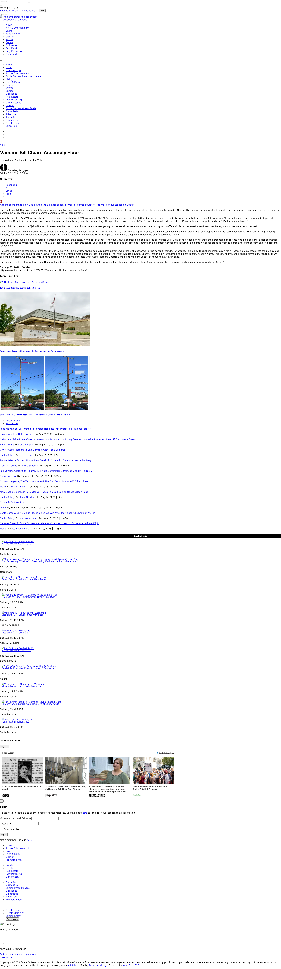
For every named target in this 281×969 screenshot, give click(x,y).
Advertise (11, 114)
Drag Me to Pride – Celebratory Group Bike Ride (28, 596)
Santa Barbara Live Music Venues (24, 76)
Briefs (3, 145)
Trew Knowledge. (99, 965)
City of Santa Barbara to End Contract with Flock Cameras (32, 449)
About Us (11, 117)
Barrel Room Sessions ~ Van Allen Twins (24, 579)
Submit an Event (9, 10)
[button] (22, 777)
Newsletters (28, 10)
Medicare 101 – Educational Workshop (23, 614)
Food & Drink (13, 33)
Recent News (13, 420)
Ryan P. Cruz (26, 455)
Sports (9, 42)
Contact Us (12, 120)
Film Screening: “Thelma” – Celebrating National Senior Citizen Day (39, 561)
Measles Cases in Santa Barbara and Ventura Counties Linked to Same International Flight (49, 523)
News (9, 24)
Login (42, 11)
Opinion (10, 36)
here (84, 812)
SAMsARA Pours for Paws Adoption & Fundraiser (28, 668)
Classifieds (12, 54)
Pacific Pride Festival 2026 (16, 543)
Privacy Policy (8, 957)
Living (9, 30)
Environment (7, 434)
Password (5, 823)
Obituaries (11, 45)
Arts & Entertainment (17, 27)
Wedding (11, 105)
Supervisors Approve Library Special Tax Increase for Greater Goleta (32, 351)
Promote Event (14, 859)
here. (29, 839)
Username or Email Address (15, 818)
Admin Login (12, 919)
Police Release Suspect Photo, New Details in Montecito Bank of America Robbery (46, 460)
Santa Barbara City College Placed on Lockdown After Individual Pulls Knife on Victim (47, 512)
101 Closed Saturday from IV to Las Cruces (20, 288)
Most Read (12, 423)
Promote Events (15, 899)
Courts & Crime (9, 465)
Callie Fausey (25, 434)
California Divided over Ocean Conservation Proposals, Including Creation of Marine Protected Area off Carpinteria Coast (67, 439)
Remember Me (11, 829)
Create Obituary (15, 912)
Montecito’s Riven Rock (13, 502)
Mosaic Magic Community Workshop (22, 686)
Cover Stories (13, 102)
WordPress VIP (131, 965)
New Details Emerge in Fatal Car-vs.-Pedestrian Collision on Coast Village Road (44, 491)
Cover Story (12, 876)
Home (9, 64)
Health (4, 528)
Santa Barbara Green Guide (21, 108)
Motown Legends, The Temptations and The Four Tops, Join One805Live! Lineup (44, 481)
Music (3, 486)
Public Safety (7, 455)
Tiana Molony (18, 486)
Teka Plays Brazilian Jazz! (16, 721)
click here (73, 965)
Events (9, 39)
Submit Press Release (18, 887)
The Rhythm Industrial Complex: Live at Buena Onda (30, 703)
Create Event (13, 122)
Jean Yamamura (28, 518)
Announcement (8, 476)
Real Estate (12, 48)
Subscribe (7, 19)
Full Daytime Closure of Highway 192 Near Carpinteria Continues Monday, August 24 (47, 470)
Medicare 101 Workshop (15, 632)
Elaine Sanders (29, 465)
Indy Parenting (14, 51)
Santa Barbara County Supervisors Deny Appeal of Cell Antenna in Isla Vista (36, 415)
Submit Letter (13, 915)
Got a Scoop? (20, 19)
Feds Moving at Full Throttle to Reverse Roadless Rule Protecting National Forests (45, 428)
